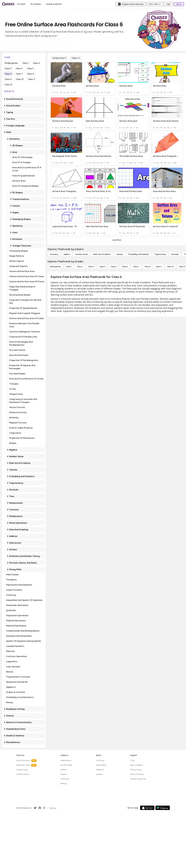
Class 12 (8, 84)
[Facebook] (39, 808)
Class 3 (8, 68)
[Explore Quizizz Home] (8, 4)
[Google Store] (162, 808)
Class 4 (19, 68)
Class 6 (8, 73)
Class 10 (20, 79)
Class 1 (25, 63)
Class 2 (36, 63)
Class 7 (19, 73)
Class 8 (30, 73)
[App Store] (147, 808)
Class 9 (8, 79)
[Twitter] (35, 808)
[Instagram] (44, 808)
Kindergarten (11, 63)
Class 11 (31, 79)
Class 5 (30, 68)
